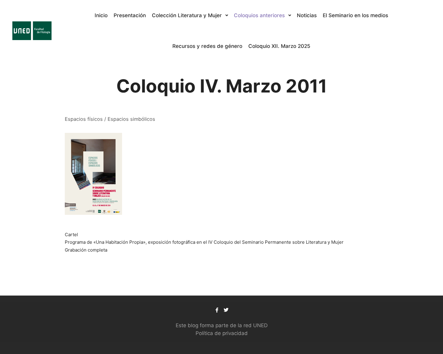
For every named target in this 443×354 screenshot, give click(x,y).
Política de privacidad (222, 333)
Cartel (71, 234)
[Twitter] (226, 310)
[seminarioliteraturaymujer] (32, 30)
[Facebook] (217, 310)
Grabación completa (86, 250)
